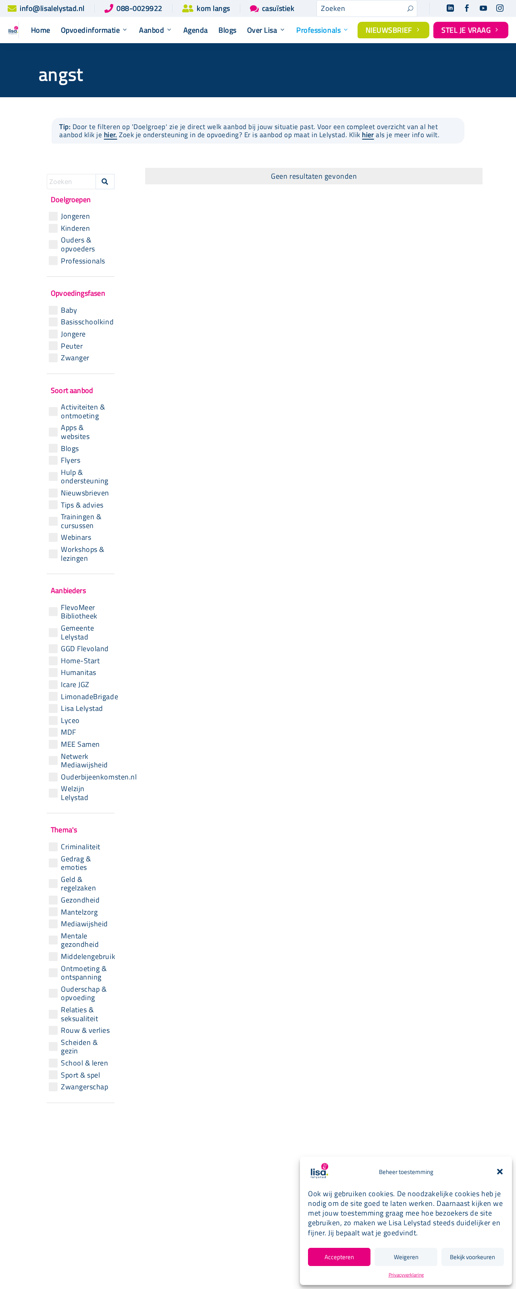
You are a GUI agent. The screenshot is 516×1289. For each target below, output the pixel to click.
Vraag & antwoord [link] (250, 1230)
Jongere (73, 334)
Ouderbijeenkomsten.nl (86, 777)
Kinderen (75, 228)
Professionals (83, 261)
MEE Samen (80, 744)
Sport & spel (80, 1075)
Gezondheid (80, 900)
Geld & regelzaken (78, 883)
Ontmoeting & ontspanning (83, 973)
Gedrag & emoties (76, 863)
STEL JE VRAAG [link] (470, 30)
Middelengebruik (86, 956)
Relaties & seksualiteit (79, 1014)
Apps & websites (75, 432)
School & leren (84, 1063)
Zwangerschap (84, 1086)
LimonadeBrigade (86, 696)
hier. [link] (110, 135)
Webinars (76, 537)
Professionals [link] (318, 30)
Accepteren (339, 1257)
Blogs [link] (227, 30)
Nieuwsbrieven (85, 493)
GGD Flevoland (85, 648)
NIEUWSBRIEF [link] (394, 30)
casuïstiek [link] (278, 8)
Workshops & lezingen (82, 553)
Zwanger (75, 357)
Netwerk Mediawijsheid (84, 760)
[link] (12, 8)
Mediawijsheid (84, 923)
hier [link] (368, 135)
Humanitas (78, 672)
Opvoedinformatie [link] (151, 1197)
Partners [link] (235, 1204)
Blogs (70, 448)
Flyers (70, 460)
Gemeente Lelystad (77, 632)
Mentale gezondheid (80, 940)
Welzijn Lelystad (74, 793)
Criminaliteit (80, 846)
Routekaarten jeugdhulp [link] (243, 1187)
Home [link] (40, 30)
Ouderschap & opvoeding (83, 993)
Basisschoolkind (86, 322)
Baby (69, 310)
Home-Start (80, 660)
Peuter (72, 346)
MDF (68, 732)
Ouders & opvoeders (78, 244)
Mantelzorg (79, 912)
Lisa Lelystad (82, 708)
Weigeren (406, 1257)
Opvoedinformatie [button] (90, 30)
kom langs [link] (213, 8)
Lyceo (70, 720)
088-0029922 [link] (139, 8)
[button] (500, 1172)
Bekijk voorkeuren (472, 1257)
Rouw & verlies (85, 1030)
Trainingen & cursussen (81, 521)
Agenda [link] (195, 30)
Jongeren (75, 216)
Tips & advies (82, 505)
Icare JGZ (75, 684)
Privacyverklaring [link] (406, 1275)
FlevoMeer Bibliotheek (79, 611)
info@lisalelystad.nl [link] (52, 8)
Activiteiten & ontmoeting (83, 411)
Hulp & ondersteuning (84, 476)
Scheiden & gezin (79, 1046)
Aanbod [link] (151, 30)
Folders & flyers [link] (247, 1217)
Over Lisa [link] (262, 30)
